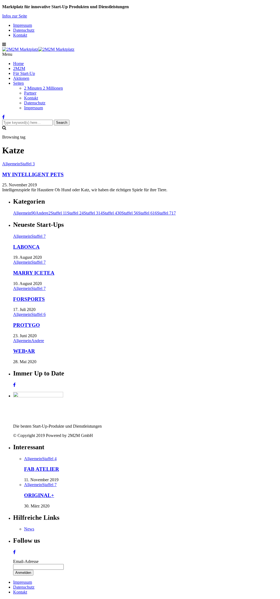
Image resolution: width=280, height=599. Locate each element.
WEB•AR (24, 351)
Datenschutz (23, 30)
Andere (43, 213)
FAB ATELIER (41, 469)
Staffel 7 (166, 213)
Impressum (22, 25)
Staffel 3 (27, 164)
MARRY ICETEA (33, 273)
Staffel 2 (75, 213)
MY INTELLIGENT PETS (33, 174)
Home (18, 63)
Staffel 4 (112, 213)
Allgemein (11, 164)
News (29, 529)
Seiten (18, 83)
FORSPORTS (29, 299)
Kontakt (20, 35)
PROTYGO (26, 325)
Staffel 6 (147, 213)
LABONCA (26, 247)
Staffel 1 (59, 213)
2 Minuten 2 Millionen (43, 88)
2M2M (19, 68)
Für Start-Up (24, 73)
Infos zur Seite (14, 16)
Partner (30, 93)
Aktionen (21, 78)
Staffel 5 (129, 213)
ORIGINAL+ (39, 495)
